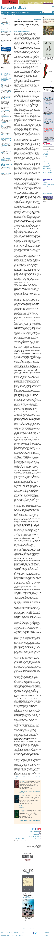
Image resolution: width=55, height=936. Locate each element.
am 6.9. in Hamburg (49, 114)
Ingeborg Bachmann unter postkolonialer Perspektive (48, 191)
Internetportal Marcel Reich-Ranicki (5, 98)
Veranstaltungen (5, 935)
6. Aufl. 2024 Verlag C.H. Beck (48, 38)
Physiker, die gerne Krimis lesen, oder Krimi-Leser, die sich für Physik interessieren (48, 160)
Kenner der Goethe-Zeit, (47, 168)
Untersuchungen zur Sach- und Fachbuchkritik (48, 187)
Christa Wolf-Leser (46, 175)
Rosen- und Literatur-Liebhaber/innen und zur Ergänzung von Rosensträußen (47, 153)
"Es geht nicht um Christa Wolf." (5, 125)
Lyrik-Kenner (45, 156)
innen (51, 175)
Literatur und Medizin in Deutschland (6, 139)
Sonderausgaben (5, 68)
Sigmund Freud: (6, 164)
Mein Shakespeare (5, 77)
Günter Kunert (4, 72)
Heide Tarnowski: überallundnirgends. (5, 116)
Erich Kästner (45, 182)
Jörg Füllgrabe (20, 28)
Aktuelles (3, 12)
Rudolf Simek (22, 781)
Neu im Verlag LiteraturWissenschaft (48, 61)
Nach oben (46, 935)
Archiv (8, 12)
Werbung (21, 935)
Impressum (46, 932)
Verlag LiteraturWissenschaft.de (28, 874)
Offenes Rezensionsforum (6, 31)
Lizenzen (31, 847)
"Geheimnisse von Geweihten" (48, 103)
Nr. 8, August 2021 (17, 15)
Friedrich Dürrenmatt (5, 80)
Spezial (13, 12)
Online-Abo (3, 41)
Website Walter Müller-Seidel (48, 203)
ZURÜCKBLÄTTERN (18, 19)
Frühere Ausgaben (9, 15)
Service (27, 12)
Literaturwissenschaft (27, 15)
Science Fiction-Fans (46, 163)
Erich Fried (3, 86)
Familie (2, 29)
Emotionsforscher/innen (47, 173)
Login (13, 14)
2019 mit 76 (3, 122)
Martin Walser (5, 74)
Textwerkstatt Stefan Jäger (48, 124)
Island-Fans (45, 158)
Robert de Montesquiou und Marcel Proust (6, 135)
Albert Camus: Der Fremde (48, 98)
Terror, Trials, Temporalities (5, 145)
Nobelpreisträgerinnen (48, 122)
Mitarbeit (3, 14)
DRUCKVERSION (36, 834)
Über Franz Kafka (48, 119)
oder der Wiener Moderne (47, 172)
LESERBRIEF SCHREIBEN (34, 831)
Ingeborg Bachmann (5, 94)
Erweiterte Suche (15, 934)
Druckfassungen (5, 934)
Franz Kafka (3, 155)
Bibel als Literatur (6, 167)
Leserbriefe (17, 932)
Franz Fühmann (8, 89)
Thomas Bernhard (4, 83)
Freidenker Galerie (48, 95)
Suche (40, 12)
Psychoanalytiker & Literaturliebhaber (46, 166)
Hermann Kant (4, 78)
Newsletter (14, 935)
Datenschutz (47, 934)
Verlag (52, 6)
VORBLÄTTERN (37, 19)
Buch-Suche (23, 934)
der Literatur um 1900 (47, 170)
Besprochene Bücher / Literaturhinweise (22, 31)
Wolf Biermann (7, 75)
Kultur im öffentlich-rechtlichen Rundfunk (5, 24)
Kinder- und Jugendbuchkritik (48, 189)
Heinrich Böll (3, 73)
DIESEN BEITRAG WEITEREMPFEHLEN (31, 833)
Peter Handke (8, 91)
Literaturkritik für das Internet (48, 184)
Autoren (22, 12)
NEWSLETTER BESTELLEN (34, 836)
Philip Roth (10, 72)
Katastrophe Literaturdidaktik (48, 106)
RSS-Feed (3, 932)
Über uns (9, 14)
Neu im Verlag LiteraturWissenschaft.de (28, 924)
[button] (33, 829)
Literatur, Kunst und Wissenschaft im (6, 159)
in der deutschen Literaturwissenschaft (5, 172)
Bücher (17, 12)
